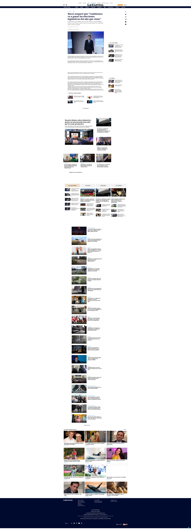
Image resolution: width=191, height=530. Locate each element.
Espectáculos (110, 7)
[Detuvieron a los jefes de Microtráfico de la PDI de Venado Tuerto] (87, 162)
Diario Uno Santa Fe (81, 501)
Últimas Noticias (67, 7)
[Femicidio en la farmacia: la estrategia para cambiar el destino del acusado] (87, 330)
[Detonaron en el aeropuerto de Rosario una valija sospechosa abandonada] (72, 209)
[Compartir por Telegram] (126, 19)
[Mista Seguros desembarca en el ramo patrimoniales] (87, 389)
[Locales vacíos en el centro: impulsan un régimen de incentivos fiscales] (118, 210)
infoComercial (80, 504)
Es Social (123, 7)
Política (74, 11)
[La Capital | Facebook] (72, 523)
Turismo (117, 7)
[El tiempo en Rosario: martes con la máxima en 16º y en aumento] (87, 339)
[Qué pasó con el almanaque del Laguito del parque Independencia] (87, 260)
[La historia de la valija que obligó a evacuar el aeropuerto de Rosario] (115, 60)
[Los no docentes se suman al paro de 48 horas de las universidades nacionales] (103, 162)
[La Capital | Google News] (82, 523)
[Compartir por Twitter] (126, 14)
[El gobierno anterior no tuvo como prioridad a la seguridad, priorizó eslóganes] (95, 97)
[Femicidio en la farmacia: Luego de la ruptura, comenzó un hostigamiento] (103, 210)
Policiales (100, 7)
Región (81, 7)
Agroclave (79, 503)
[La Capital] (95, 5)
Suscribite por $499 (120, 5)
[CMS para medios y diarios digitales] (119, 524)
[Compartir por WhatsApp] (126, 17)
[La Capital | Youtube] (79, 523)
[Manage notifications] (188, 528)
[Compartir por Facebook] (126, 12)
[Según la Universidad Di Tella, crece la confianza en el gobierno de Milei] (95, 101)
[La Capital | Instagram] (77, 523)
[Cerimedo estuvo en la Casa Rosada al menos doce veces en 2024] (76, 101)
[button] (64, 4)
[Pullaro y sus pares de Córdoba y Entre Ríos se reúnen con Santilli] (76, 97)
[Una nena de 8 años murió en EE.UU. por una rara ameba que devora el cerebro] (87, 418)
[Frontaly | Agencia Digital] (125, 524)
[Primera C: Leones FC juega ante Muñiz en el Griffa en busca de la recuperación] (87, 320)
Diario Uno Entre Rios (81, 502)
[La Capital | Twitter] (74, 523)
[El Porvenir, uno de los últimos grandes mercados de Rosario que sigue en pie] (115, 50)
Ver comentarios (86, 108)
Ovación (87, 7)
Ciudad (76, 7)
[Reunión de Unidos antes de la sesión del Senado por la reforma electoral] (87, 379)
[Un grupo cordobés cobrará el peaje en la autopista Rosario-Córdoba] (87, 280)
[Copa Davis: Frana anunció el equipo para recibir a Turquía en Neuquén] (87, 214)
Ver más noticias (87, 425)
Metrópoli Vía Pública (81, 505)
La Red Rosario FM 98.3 (98, 501)
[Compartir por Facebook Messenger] (126, 22)
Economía (93, 7)
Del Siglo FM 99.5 (113, 500)
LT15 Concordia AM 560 (98, 502)
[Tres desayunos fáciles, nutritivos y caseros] (115, 86)
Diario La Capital (80, 500)
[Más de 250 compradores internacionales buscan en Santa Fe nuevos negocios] (87, 349)
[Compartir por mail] (126, 24)
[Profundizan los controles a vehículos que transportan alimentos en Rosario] (87, 270)
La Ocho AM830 (96, 500)
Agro (105, 7)
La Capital (69, 11)
